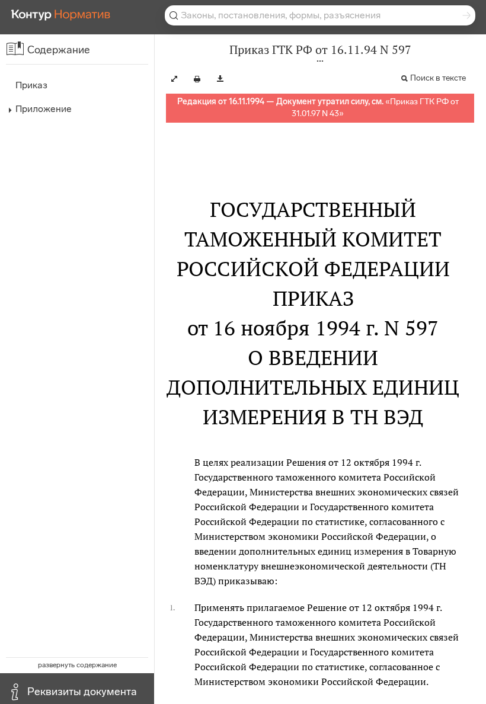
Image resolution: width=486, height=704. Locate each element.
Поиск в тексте (438, 78)
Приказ (31, 85)
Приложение (43, 108)
